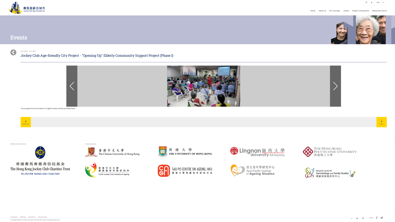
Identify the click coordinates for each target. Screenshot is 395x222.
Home (312, 11)
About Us (322, 11)
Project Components (360, 11)
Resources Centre (379, 11)
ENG (378, 2)
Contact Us (14, 217)
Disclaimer (31, 217)
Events (346, 11)
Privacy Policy (42, 217)
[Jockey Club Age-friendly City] (26, 8)
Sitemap (23, 217)
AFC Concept (334, 11)
